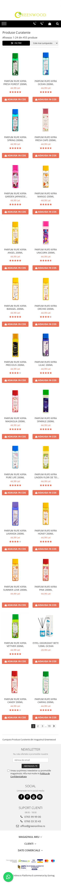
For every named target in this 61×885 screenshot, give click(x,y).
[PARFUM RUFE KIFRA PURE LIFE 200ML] (15, 457)
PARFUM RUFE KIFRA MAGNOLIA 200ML (15, 420)
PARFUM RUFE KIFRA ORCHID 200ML (46, 307)
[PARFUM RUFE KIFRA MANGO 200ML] (46, 176)
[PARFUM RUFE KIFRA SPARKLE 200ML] (46, 401)
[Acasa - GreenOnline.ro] (30, 15)
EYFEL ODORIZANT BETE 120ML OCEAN (46, 644)
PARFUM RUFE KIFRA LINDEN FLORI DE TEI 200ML (45, 476)
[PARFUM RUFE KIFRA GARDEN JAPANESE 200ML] (15, 176)
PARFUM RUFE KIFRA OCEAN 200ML (46, 82)
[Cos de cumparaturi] (49, 23)
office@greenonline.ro (32, 826)
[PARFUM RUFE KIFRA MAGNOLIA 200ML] (15, 401)
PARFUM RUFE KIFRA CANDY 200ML (15, 701)
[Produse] (4, 24)
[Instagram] (40, 797)
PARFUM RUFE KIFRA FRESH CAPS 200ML (46, 139)
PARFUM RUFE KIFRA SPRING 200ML (15, 139)
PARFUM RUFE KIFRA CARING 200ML (46, 701)
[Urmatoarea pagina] (54, 726)
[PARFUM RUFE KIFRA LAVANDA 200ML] (15, 513)
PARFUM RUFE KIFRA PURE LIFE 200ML (15, 476)
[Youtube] (33, 797)
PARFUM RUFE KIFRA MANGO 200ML (46, 195)
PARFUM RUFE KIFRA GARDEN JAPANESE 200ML (15, 195)
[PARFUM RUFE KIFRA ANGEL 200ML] (15, 233)
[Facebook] (21, 797)
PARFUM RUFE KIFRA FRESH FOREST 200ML (15, 82)
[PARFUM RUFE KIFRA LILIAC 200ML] (46, 345)
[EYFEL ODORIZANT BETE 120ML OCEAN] (46, 626)
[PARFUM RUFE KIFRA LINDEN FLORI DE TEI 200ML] (46, 457)
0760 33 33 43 (32, 821)
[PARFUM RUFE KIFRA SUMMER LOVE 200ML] (15, 570)
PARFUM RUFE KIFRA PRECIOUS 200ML (15, 363)
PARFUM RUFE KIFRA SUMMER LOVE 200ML (15, 588)
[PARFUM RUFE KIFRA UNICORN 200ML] (46, 233)
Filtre (17, 43)
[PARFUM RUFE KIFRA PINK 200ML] (46, 570)
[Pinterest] (27, 797)
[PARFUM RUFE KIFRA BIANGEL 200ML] (15, 289)
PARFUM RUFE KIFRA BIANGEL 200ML (15, 307)
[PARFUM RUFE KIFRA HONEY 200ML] (46, 513)
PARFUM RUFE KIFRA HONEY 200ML (46, 532)
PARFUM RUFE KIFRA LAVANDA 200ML (15, 532)
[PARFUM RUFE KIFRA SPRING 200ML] (15, 120)
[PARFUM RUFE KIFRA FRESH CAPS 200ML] (46, 120)
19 (49, 726)
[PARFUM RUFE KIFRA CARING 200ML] (46, 682)
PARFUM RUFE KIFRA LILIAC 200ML (46, 363)
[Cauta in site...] (57, 23)
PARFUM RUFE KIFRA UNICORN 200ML (46, 251)
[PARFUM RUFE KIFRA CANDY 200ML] (15, 682)
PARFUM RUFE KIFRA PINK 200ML (46, 588)
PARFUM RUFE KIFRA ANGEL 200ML (15, 251)
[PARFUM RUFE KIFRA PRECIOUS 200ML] (15, 345)
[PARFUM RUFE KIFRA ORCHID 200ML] (46, 289)
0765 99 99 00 (32, 816)
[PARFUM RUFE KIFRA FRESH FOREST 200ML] (15, 64)
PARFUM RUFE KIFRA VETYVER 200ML (15, 644)
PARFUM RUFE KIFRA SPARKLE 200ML (46, 420)
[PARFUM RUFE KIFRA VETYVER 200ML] (15, 626)
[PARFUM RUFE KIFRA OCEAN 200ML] (46, 64)
